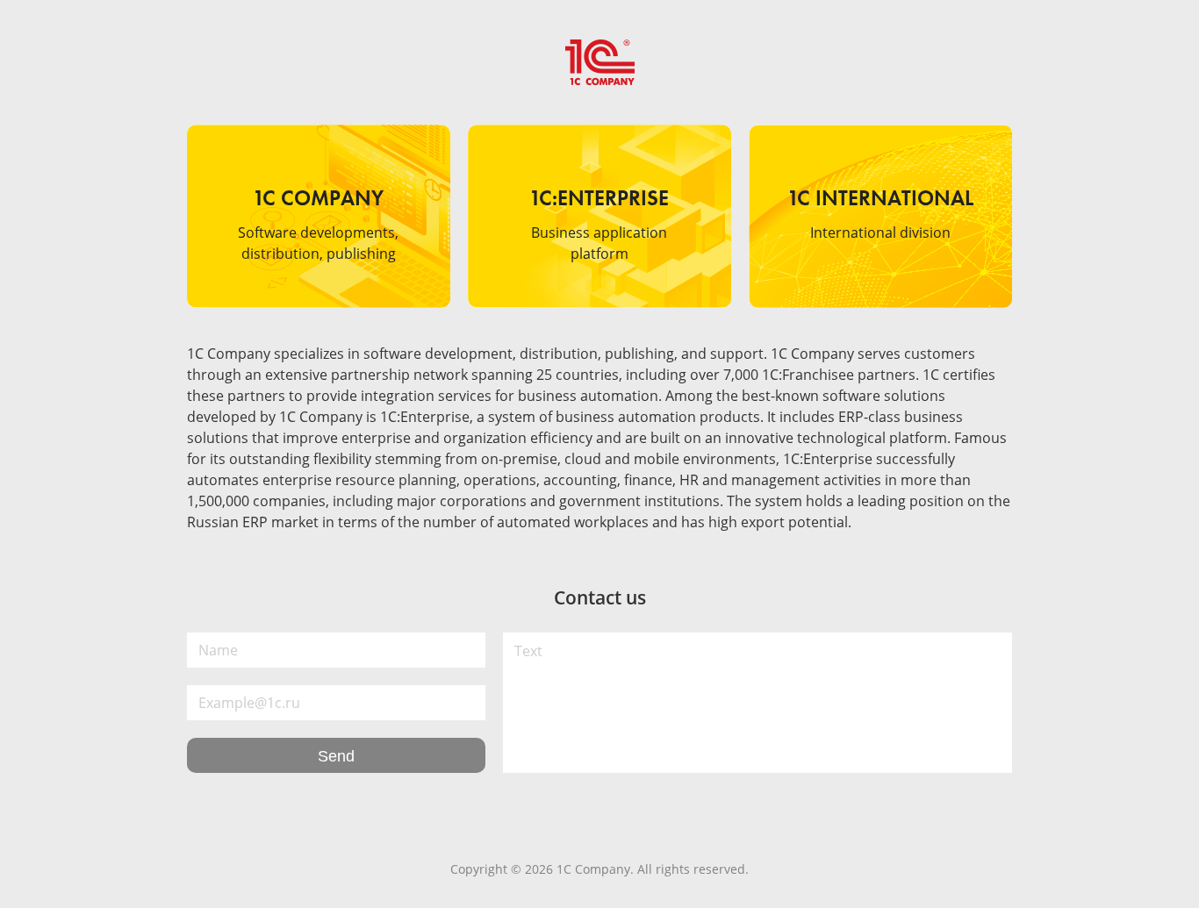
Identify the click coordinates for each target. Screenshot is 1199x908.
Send (336, 756)
